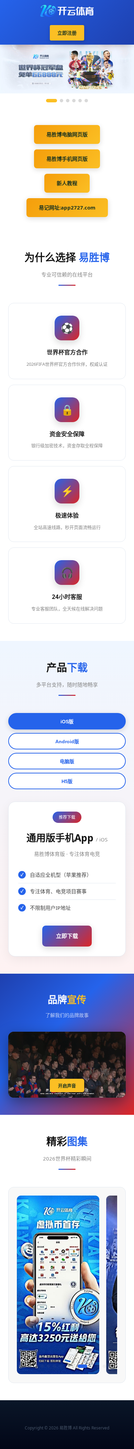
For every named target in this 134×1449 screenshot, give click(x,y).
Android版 (67, 741)
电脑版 (67, 761)
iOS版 (67, 721)
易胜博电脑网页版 (67, 134)
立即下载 (67, 936)
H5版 (67, 781)
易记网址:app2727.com (67, 207)
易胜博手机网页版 (67, 158)
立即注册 (67, 33)
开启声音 (67, 1085)
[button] (23, 1366)
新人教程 (67, 183)
